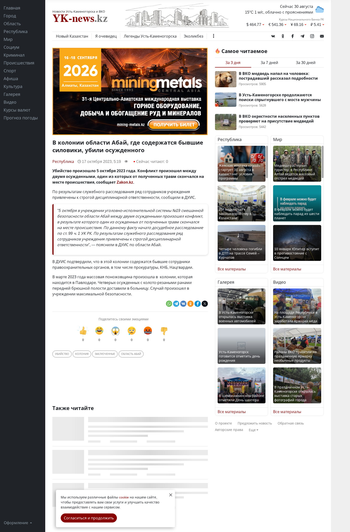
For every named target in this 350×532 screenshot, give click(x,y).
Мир (8, 39)
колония (82, 354)
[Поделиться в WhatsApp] (169, 304)
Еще (252, 430)
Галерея (12, 94)
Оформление (16, 522)
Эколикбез (193, 36)
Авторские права (229, 429)
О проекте (223, 423)
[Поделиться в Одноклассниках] (190, 304)
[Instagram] (312, 35)
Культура (13, 86)
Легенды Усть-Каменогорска (150, 36)
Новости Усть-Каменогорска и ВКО (78, 11)
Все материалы (232, 269)
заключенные (105, 354)
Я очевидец (106, 36)
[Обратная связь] (322, 35)
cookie (124, 497)
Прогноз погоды (21, 118)
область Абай (131, 354)
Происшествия (19, 63)
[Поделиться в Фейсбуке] (198, 304)
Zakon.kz (125, 182)
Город (10, 16)
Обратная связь (291, 423)
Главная (12, 8)
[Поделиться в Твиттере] (205, 304)
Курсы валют (17, 110)
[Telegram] (302, 35)
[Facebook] (293, 35)
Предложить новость (255, 423)
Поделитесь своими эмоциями (124, 319)
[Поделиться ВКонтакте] (183, 304)
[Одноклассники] (283, 35)
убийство (62, 354)
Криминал (14, 55)
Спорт (10, 70)
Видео (10, 102)
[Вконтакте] (273, 35)
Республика (16, 31)
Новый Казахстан (72, 36)
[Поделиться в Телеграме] (176, 304)
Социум (11, 47)
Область (12, 23)
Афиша (11, 78)
